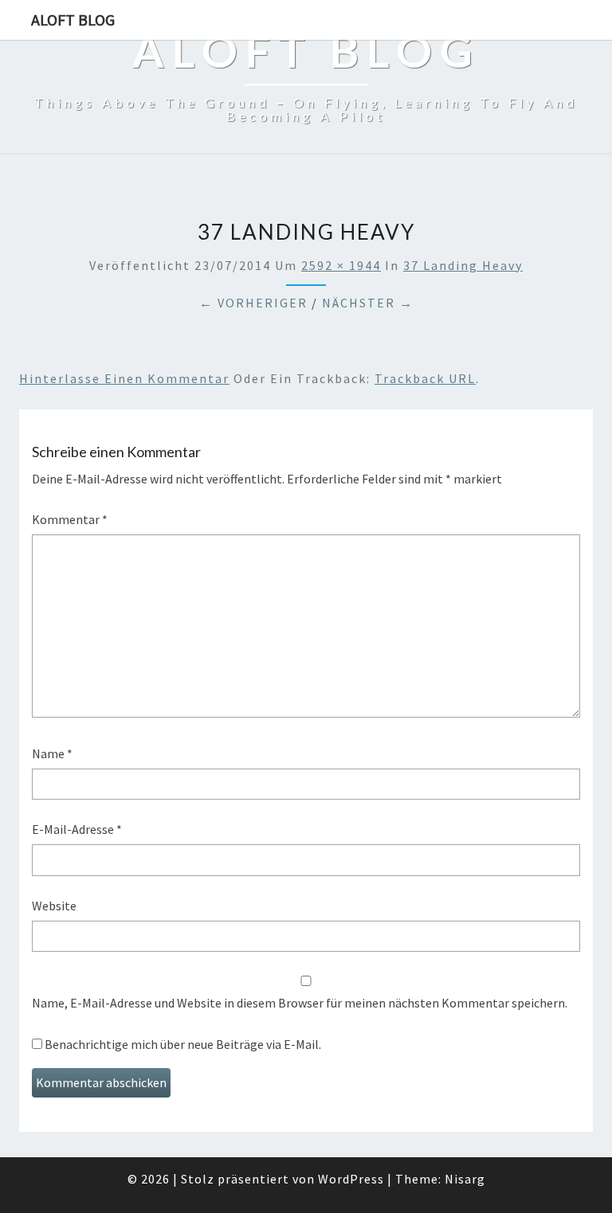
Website (54, 906)
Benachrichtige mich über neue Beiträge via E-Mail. (183, 1044)
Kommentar (70, 519)
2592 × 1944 (341, 265)
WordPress (351, 1179)
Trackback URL (425, 378)
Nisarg (465, 1179)
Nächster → (368, 303)
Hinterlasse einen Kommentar (124, 378)
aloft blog (73, 19)
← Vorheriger (253, 303)
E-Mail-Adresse (77, 829)
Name (52, 753)
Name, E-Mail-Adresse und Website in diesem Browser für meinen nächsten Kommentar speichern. (299, 1003)
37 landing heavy (463, 265)
